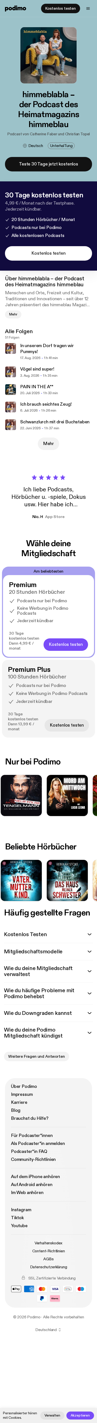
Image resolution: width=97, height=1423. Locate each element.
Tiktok (17, 1218)
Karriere (19, 1102)
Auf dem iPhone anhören (35, 1177)
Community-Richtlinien (33, 1159)
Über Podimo (24, 1086)
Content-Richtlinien (48, 1251)
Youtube (19, 1226)
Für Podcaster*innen (32, 1135)
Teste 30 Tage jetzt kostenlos (48, 164)
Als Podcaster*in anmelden (38, 1143)
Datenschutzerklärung (48, 1267)
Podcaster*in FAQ (29, 1151)
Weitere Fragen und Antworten (36, 1056)
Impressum (22, 1094)
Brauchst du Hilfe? (29, 1118)
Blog (15, 1110)
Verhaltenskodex (49, 1243)
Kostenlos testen (60, 8)
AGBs (48, 1259)
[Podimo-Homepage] (15, 8)
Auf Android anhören (31, 1185)
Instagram (21, 1210)
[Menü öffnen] (88, 8)
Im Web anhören (27, 1193)
